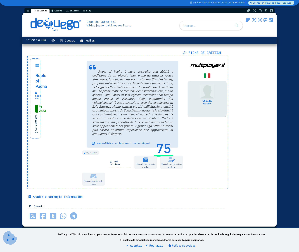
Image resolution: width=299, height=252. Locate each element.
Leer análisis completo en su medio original (122, 143)
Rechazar (155, 245)
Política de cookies (183, 245)
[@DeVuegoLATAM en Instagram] (260, 10)
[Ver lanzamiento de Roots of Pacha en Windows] (38, 65)
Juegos (69, 40)
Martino (207, 103)
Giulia (207, 100)
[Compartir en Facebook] (43, 216)
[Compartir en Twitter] (33, 216)
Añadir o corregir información (57, 197)
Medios (89, 40)
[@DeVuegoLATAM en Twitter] (254, 10)
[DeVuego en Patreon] (248, 10)
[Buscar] (236, 25)
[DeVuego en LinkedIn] (271, 10)
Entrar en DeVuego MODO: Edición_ (272, 3)
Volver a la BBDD (36, 40)
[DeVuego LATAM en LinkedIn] (270, 19)
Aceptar (135, 245)
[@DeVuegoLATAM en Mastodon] (265, 10)
